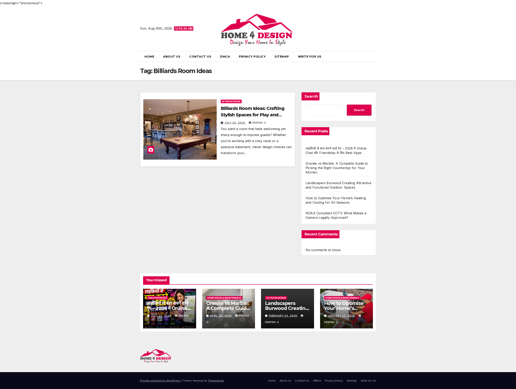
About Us (171, 56)
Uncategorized (157, 298)
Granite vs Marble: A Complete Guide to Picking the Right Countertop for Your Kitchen (337, 167)
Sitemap (282, 56)
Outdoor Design (276, 298)
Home (149, 56)
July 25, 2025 (235, 122)
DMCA (225, 56)
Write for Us (309, 56)
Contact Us (200, 56)
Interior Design (231, 101)
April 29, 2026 (221, 315)
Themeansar (216, 380)
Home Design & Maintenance (224, 298)
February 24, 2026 (283, 315)
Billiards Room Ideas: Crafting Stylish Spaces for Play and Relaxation (252, 115)
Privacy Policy (252, 56)
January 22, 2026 (342, 315)
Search (311, 96)
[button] (374, 57)
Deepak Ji (259, 122)
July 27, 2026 (161, 315)
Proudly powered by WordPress (160, 380)
